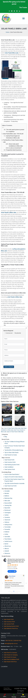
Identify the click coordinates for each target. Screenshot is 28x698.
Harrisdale (7, 536)
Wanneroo (7, 553)
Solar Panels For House (10, 657)
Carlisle (6, 515)
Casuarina (7, 517)
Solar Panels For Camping (10, 655)
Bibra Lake (7, 500)
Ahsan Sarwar (12, 576)
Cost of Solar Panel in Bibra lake (12, 428)
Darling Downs (8, 524)
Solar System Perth (9, 469)
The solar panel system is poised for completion (15, 130)
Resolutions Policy (7, 689)
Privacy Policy (7, 688)
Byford (6, 543)
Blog (5, 436)
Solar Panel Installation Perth (11, 659)
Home (7, 32)
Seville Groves (8, 541)
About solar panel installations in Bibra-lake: (16, 145)
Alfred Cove (7, 546)
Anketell (6, 551)
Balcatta (6, 493)
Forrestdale (7, 527)
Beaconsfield (8, 503)
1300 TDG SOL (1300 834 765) (13, 640)
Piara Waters (7, 539)
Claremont (7, 520)
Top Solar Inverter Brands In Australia (14, 483)
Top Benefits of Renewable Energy (13, 450)
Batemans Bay (8, 498)
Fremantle (7, 529)
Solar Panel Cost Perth (10, 486)
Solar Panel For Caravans (10, 652)
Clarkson (6, 522)
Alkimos (6, 548)
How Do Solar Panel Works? (11, 474)
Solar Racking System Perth (11, 464)
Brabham (6, 531)
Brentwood (7, 510)
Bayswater (7, 508)
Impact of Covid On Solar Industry (13, 477)
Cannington (7, 512)
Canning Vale (7, 505)
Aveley (6, 534)
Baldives (6, 496)
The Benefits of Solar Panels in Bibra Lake (13, 141)
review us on (11, 571)
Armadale (7, 491)
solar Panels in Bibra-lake (14, 297)
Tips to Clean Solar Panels (11, 452)
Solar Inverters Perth (10, 462)
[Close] (26, 328)
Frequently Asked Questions (14, 150)
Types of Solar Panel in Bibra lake (15, 431)
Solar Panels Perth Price (10, 661)
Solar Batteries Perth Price (11, 628)
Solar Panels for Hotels (10, 455)
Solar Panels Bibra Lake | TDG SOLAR (13, 133)
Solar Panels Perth (9, 460)
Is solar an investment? (15, 148)
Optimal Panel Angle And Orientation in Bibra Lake (13, 137)
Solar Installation (8, 467)
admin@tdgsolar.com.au (11, 643)
